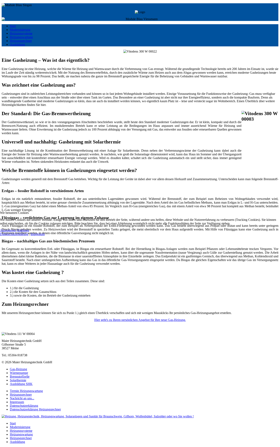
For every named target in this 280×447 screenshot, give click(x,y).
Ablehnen (22, 230)
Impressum (38, 234)
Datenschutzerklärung (14, 234)
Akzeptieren (8, 230)
